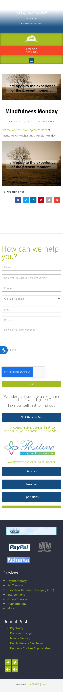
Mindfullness (49, 121)
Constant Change (21, 633)
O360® (34, 684)
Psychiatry (16, 628)
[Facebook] (8, 662)
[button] (31, 60)
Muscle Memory (20, 638)
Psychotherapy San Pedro (26, 643)
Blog (40, 121)
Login (45, 684)
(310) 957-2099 (31, 12)
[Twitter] (15, 662)
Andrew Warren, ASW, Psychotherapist (24, 130)
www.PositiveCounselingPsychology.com (31, 462)
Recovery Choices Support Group (31, 648)
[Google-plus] (8, 669)
